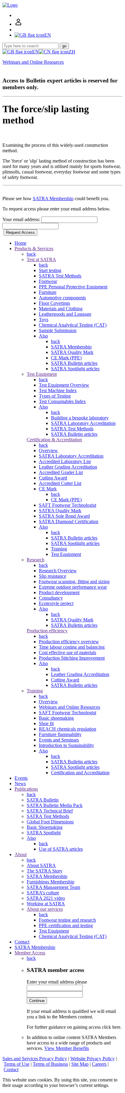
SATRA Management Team (53, 887)
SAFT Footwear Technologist (67, 505)
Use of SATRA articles (61, 849)
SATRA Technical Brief (50, 810)
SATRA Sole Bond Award (64, 516)
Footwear (48, 281)
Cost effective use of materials (67, 652)
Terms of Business (50, 1064)
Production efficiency (47, 630)
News (20, 783)
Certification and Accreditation (80, 772)
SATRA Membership (53, 198)
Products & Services (34, 248)
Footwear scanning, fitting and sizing (74, 581)
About (21, 854)
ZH (72, 51)
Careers (99, 1064)
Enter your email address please (57, 981)
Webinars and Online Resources (33, 62)
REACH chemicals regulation (67, 728)
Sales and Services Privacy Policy (34, 1058)
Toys (43, 319)
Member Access (30, 952)
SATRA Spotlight (44, 832)
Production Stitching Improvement (72, 658)
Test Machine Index (58, 390)
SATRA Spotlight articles (75, 368)
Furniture (47, 292)
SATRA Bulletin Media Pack (55, 805)
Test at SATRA (41, 259)
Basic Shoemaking (44, 827)
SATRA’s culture (43, 892)
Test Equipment (42, 374)
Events (21, 778)
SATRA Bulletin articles (74, 363)
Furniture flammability (60, 734)
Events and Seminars (59, 739)
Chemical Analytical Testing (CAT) (72, 325)
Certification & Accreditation (54, 439)
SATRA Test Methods (60, 275)
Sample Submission (57, 330)
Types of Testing (55, 396)
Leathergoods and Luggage (65, 314)
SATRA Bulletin (43, 799)
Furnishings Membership (50, 881)
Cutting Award (53, 477)
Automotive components (62, 297)
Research (35, 559)
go (64, 46)
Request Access (20, 232)
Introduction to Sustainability (66, 745)
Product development (59, 592)
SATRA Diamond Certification (68, 521)
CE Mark (48, 488)
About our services (45, 909)
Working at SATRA (46, 903)
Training (59, 548)
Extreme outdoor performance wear (73, 587)
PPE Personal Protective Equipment (73, 286)
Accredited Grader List (61, 472)
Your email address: (21, 219)
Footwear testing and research (67, 920)
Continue (37, 1000)
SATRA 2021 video (46, 898)
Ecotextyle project (56, 603)
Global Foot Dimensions (50, 821)
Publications (26, 789)
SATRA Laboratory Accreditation (83, 423)
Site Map (80, 1064)
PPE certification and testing (66, 925)
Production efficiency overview (69, 641)
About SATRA (41, 865)
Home (20, 243)
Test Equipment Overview (64, 385)
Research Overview (58, 570)
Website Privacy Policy (92, 1058)
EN (35, 51)
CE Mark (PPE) (66, 357)
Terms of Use (16, 1064)
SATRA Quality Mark (72, 352)
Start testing (50, 270)
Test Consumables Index (62, 401)
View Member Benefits (66, 1048)
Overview (48, 450)
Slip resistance (52, 576)
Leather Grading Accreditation (68, 466)
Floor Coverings (54, 303)
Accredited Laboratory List (65, 461)
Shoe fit (46, 723)
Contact (22, 941)
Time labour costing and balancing (72, 647)
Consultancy (51, 597)
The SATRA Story (44, 870)
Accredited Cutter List (60, 483)
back (31, 254)
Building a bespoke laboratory (80, 417)
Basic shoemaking (56, 718)
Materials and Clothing (61, 308)
